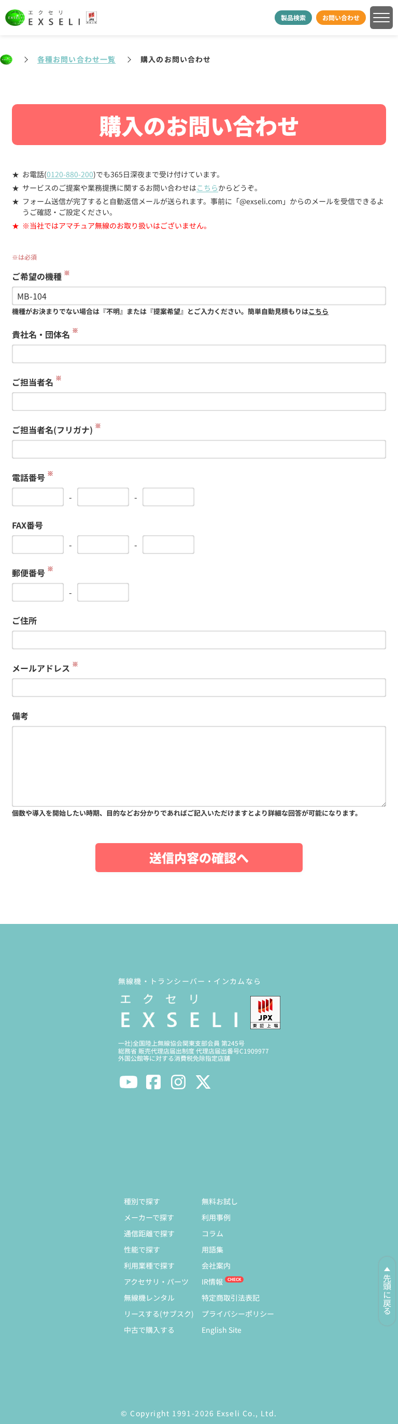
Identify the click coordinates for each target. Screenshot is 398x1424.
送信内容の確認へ (199, 857)
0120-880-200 (70, 174)
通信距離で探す (149, 1233)
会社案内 (216, 1265)
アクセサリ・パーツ (156, 1281)
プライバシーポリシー (238, 1313)
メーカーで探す (149, 1217)
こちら (207, 187)
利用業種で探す (149, 1265)
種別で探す (142, 1201)
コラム (212, 1233)
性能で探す (142, 1249)
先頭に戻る (387, 1294)
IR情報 (212, 1281)
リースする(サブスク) (159, 1313)
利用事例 (216, 1217)
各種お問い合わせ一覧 (76, 59)
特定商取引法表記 (231, 1297)
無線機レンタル (149, 1297)
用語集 (212, 1249)
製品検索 (293, 17)
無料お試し (220, 1201)
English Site (221, 1330)
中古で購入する (149, 1330)
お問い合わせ (341, 17)
